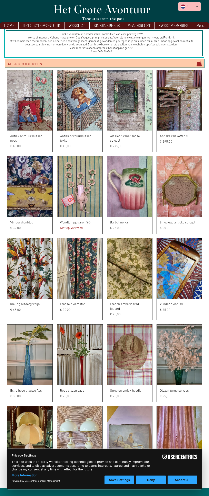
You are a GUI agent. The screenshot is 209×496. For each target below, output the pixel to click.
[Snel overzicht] (29, 100)
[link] (199, 63)
